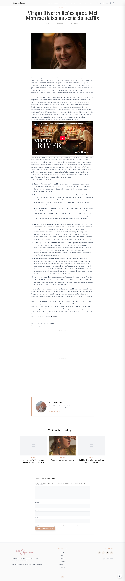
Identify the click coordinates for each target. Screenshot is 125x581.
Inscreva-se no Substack (61, 297)
